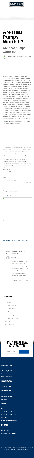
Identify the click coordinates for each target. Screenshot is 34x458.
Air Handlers (11, 308)
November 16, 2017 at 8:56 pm (16, 259)
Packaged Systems (13, 318)
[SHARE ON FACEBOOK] (7, 180)
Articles (29, 185)
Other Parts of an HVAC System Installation (12, 218)
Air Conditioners (12, 305)
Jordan (12, 257)
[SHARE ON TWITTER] (4, 180)
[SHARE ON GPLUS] (9, 180)
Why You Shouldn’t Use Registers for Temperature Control (15, 240)
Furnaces (10, 311)
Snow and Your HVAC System (9, 195)
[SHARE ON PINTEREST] (12, 180)
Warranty (7, 321)
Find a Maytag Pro (9, 324)
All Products (8, 302)
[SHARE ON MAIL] (15, 180)
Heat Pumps (11, 315)
